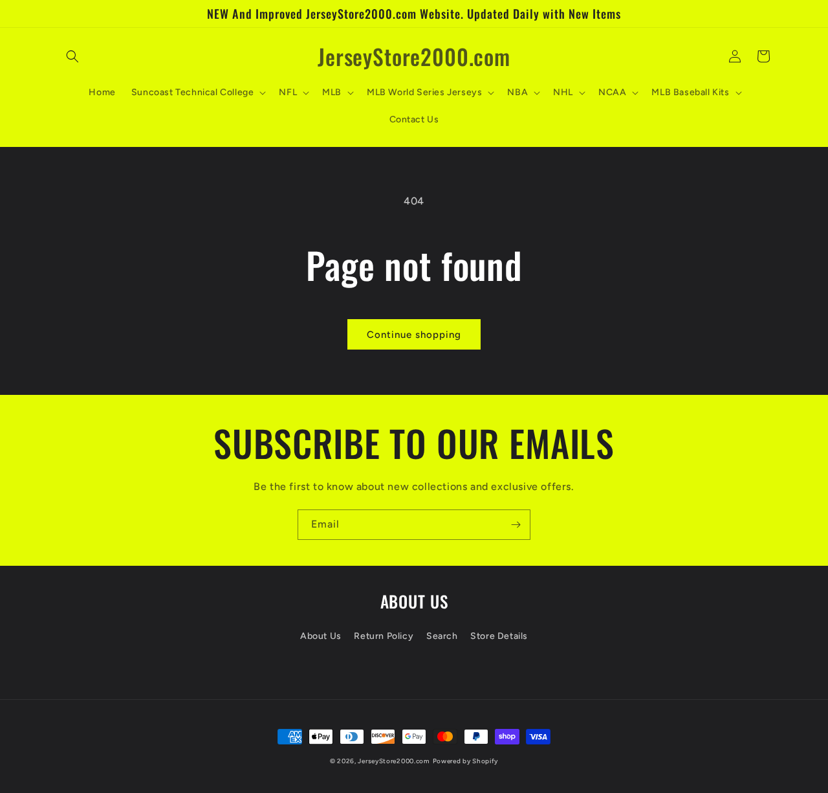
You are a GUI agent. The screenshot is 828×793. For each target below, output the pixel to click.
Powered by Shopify (466, 761)
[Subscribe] (515, 524)
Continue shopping (414, 335)
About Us (321, 636)
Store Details (499, 636)
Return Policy (383, 636)
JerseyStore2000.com (394, 761)
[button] (72, 56)
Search (442, 636)
